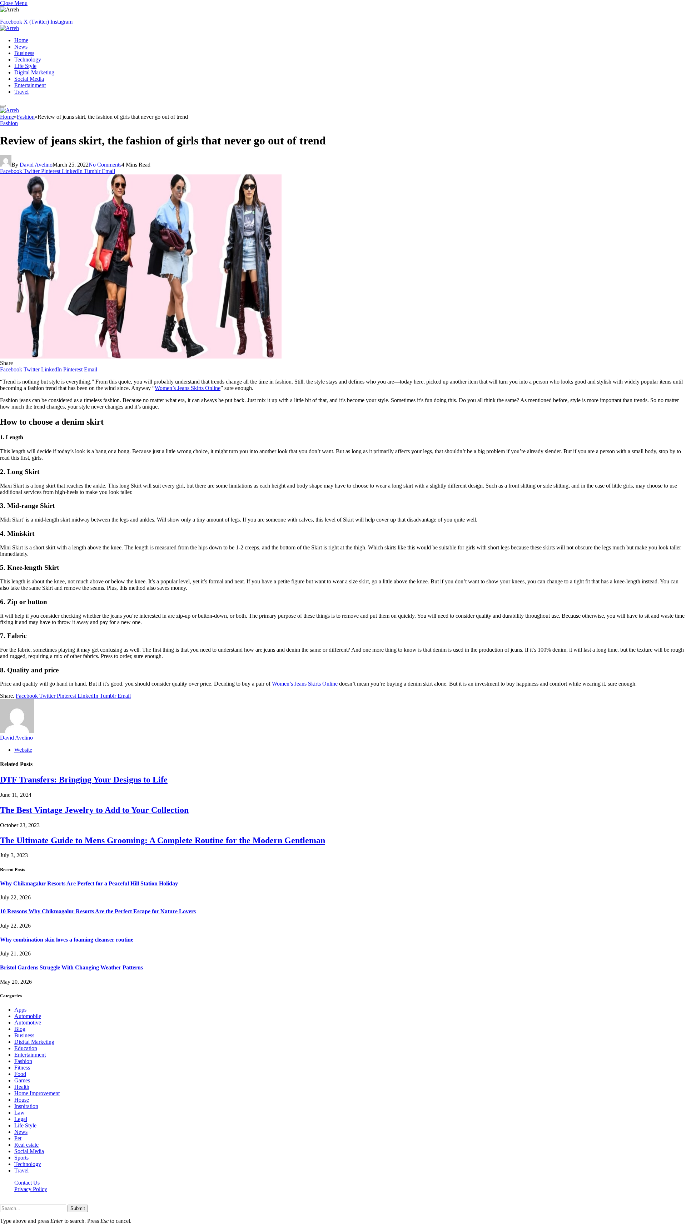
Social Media (29, 79)
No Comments (105, 165)
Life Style (25, 66)
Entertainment (30, 85)
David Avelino (36, 165)
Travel (21, 92)
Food (20, 1074)
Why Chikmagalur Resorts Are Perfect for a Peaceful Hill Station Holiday (89, 883)
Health (21, 1087)
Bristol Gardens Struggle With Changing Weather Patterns (71, 967)
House (21, 1100)
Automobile (27, 1016)
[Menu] (3, 106)
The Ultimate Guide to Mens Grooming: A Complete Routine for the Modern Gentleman (162, 840)
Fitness (22, 1067)
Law (19, 1113)
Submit (77, 1208)
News (21, 47)
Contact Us (27, 1183)
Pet (17, 1138)
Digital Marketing (34, 72)
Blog (19, 1029)
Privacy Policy (30, 1189)
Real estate (26, 1145)
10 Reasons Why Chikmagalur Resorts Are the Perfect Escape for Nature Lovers (98, 911)
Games (22, 1080)
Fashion (9, 123)
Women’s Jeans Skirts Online (187, 388)
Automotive (27, 1022)
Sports (21, 1158)
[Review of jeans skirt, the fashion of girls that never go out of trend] (141, 357)
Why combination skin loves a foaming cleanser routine (67, 940)
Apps (20, 1010)
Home (21, 40)
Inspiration (26, 1106)
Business (24, 53)
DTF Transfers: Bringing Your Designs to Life (84, 779)
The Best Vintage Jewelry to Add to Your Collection (94, 810)
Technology (27, 59)
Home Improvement (37, 1093)
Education (25, 1048)
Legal (20, 1119)
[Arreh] (9, 28)
